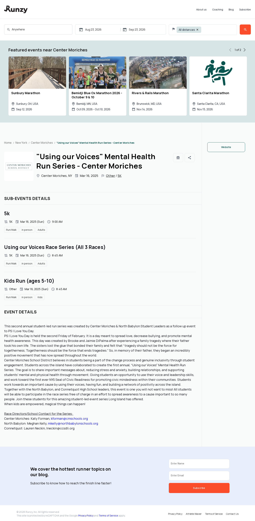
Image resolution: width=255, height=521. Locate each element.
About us (201, 9)
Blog (231, 9)
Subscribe (245, 9)
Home (8, 143)
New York (21, 143)
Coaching (217, 9)
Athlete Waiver (194, 513)
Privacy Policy (85, 515)
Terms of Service (108, 515)
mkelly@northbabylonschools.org (73, 423)
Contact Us (232, 513)
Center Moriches (42, 143)
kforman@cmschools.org (69, 418)
